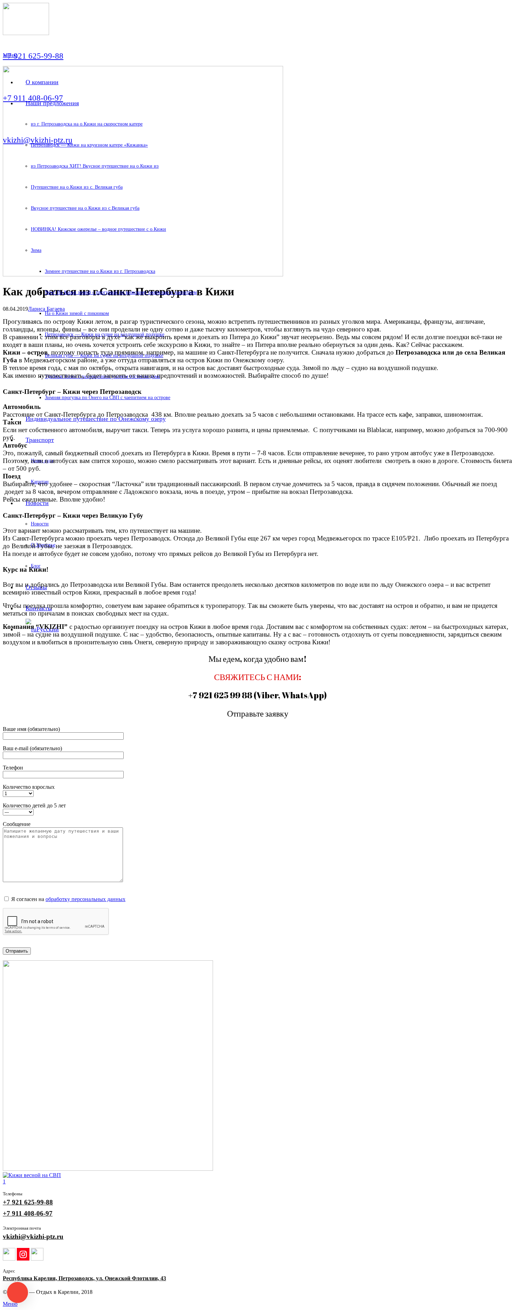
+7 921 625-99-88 (28, 1202)
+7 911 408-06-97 (28, 1213)
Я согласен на (67, 899)
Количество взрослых (29, 787)
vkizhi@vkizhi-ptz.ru (33, 1236)
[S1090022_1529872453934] (257, 1066)
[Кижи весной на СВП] (257, 1175)
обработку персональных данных (85, 899)
